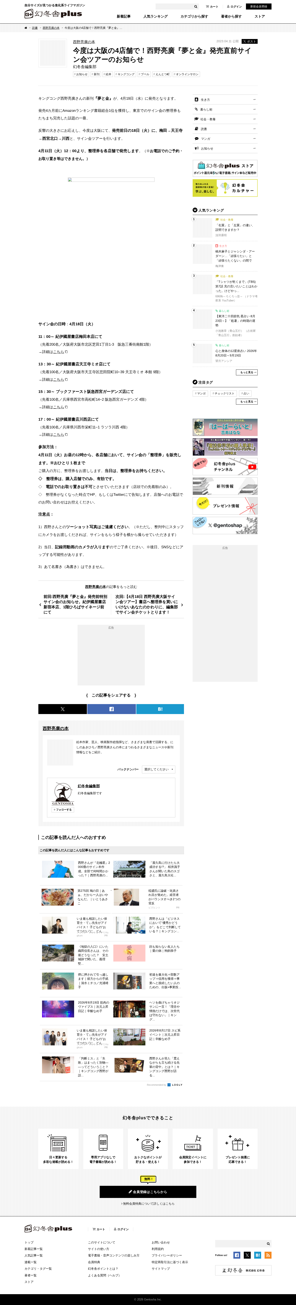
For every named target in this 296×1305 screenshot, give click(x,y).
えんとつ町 (163, 74)
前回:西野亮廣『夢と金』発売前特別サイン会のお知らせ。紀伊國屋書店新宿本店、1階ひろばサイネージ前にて (75, 604)
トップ (29, 1242)
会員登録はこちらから (150, 1192)
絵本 (108, 74)
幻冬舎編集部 (89, 786)
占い (246, 393)
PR (177, 907)
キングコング (126, 74)
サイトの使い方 (98, 1249)
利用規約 (158, 1249)
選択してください (156, 769)
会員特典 (94, 1262)
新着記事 (124, 16)
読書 (35, 27)
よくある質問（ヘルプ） (104, 1275)
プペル (145, 74)
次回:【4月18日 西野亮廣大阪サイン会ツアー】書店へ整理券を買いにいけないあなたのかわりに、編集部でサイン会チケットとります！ (146, 604)
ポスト (251, 41)
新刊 (96, 74)
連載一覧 (30, 1262)
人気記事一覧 (33, 1255)
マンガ (205, 138)
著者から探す (231, 16)
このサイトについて (101, 1242)
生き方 (205, 99)
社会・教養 (208, 119)
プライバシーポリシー (167, 1255)
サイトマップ (161, 1268)
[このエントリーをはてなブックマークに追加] (257, 1256)
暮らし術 (206, 109)
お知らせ (82, 74)
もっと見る (246, 372)
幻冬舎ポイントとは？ (103, 1268)
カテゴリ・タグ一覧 (38, 1268)
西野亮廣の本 (51, 27)
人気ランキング (155, 16)
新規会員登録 (258, 6)
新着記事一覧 (33, 1249)
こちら (58, 352)
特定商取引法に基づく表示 (170, 1262)
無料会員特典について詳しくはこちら (149, 1203)
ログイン (236, 6)
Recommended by (157, 1085)
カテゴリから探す (194, 16)
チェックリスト (224, 393)
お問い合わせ (161, 1242)
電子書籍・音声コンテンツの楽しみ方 (114, 1255)
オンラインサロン (187, 74)
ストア (260, 16)
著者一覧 (30, 1275)
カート (214, 6)
